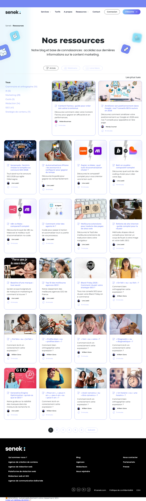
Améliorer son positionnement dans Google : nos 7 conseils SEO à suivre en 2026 (122, 108)
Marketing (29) (12, 95)
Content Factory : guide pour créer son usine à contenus (74, 107)
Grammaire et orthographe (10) (21, 86)
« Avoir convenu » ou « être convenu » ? (90, 394)
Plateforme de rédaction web (22, 471)
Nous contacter (130, 457)
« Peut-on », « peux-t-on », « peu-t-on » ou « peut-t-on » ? (55, 395)
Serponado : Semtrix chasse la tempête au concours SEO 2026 (20, 167)
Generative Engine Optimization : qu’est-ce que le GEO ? (21, 395)
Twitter (74, 489)
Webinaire (72, 68)
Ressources (81, 12)
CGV (138, 490)
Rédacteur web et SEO (18, 476)
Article (53, 68)
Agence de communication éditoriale (25, 480)
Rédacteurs (81, 466)
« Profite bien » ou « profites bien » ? (54, 340)
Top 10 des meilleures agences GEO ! (56, 284)
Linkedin (79, 489)
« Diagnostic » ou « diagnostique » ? (124, 340)
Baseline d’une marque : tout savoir (21, 284)
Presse (126, 466)
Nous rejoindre (83, 471)
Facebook (89, 489)
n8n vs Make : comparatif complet (19, 225)
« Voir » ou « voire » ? (90, 339)
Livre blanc (95, 68)
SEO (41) (9, 107)
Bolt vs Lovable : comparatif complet (125, 166)
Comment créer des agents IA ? (55, 225)
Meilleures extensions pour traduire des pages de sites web (92, 226)
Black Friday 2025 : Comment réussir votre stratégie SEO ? (92, 285)
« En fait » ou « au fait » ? (127, 283)
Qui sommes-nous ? (17, 457)
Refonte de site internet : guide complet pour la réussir (127, 226)
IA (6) (8, 91)
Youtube (84, 489)
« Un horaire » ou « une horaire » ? (126, 394)
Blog (78, 457)
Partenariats (129, 462)
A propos (68, 12)
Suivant (91, 430)
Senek (13, 12)
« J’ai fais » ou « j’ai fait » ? (21, 340)
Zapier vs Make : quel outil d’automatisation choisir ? (91, 167)
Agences (80, 462)
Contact (96, 12)
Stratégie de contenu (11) (18, 112)
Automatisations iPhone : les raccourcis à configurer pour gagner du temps (57, 168)
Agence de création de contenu (23, 462)
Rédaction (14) (12, 103)
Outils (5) (10, 99)
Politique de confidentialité (121, 490)
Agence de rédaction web (20, 466)
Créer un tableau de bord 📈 (18, 500)
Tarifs (57, 12)
